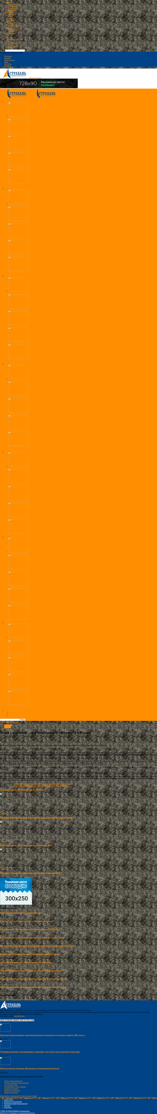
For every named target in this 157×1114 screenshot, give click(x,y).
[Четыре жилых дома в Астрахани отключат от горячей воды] (18, 270)
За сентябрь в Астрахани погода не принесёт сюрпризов (29, 239)
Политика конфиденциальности (16, 1104)
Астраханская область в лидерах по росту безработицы (26, 962)
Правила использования (13, 1102)
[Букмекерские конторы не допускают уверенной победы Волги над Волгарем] (18, 568)
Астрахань (12, 8)
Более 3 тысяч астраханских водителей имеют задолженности (31, 656)
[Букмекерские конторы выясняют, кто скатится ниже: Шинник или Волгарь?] (18, 619)
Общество (8, 12)
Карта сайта (8, 1100)
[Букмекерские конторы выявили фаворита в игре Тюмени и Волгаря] (18, 602)
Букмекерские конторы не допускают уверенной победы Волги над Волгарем (37, 570)
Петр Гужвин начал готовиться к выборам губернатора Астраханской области (37, 946)
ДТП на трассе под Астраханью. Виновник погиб (27, 185)
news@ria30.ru (19, 1016)
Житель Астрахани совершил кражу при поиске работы (29, 518)
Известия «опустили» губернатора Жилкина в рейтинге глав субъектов (33, 987)
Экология (12, 14)
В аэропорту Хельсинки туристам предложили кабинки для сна (29, 954)
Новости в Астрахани (12, 1091)
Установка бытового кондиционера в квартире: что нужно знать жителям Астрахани (40, 1052)
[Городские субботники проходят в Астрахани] (18, 116)
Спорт (6, 35)
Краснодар (12, 10)
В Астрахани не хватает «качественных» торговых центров (30, 447)
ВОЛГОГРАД (5, 1096)
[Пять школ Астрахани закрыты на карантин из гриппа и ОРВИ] (12, 867)
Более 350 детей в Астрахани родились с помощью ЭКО (26, 845)
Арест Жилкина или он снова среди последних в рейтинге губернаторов (35, 310)
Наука (11, 45)
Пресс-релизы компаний (13, 1081)
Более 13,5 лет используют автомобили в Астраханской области (32, 673)
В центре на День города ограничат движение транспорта (27, 921)
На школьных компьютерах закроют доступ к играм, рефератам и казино (40, 786)
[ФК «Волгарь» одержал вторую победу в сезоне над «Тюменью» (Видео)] (18, 585)
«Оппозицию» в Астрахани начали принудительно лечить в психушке (34, 326)
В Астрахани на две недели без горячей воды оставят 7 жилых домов (32, 937)
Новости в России (11, 1092)
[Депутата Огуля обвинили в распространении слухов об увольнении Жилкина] (18, 358)
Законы (11, 24)
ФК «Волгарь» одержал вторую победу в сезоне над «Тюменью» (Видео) (35, 587)
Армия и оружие (15, 26)
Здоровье (12, 20)
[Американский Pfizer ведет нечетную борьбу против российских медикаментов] (12, 811)
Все (10, 187)
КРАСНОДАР (16, 1096)
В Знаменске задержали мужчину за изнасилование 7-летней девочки (34, 485)
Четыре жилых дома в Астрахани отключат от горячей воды (31, 272)
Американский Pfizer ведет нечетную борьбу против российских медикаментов (36, 818)
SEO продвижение (23, 1111)
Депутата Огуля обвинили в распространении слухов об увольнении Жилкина (37, 360)
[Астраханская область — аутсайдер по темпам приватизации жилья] (18, 149)
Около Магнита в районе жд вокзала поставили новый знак (30, 706)
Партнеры (8, 64)
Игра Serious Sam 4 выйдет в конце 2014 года (21, 913)
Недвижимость (14, 29)
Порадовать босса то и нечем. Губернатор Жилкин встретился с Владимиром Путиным (40, 343)
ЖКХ (10, 16)
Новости (7, 3)
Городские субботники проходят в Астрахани (25, 118)
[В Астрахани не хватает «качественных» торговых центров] (18, 446)
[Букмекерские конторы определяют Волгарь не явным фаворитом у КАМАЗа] (18, 552)
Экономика (8, 27)
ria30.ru (2, 917)
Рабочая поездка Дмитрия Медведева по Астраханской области (32, 293)
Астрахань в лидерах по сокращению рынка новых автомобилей (32, 689)
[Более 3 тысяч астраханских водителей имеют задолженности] (18, 654)
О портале (8, 56)
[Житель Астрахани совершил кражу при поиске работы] (18, 516)
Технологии (13, 47)
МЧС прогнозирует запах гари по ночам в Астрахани (28, 256)
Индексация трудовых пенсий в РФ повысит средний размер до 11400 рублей (42, 784)
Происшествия (9, 33)
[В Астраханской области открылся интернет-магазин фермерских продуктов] (18, 412)
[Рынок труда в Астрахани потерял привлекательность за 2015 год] (18, 429)
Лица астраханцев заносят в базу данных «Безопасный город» (31, 222)
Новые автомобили (16, 39)
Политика (8, 22)
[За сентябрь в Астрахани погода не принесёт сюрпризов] (18, 237)
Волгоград (12, 6)
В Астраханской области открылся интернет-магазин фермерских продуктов (37, 414)
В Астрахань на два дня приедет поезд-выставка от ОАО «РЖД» (30, 929)
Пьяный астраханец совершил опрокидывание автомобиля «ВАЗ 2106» (35, 502)
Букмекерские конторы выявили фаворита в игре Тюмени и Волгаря (34, 604)
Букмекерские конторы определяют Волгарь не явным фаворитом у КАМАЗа (37, 554)
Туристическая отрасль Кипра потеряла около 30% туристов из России (33, 979)
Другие (7, 41)
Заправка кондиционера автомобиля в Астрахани (18, 999)
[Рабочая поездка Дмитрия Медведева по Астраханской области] (18, 291)
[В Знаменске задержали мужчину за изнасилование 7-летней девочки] (18, 483)
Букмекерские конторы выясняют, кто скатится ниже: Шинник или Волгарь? (37, 621)
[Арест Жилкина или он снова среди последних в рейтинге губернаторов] (18, 308)
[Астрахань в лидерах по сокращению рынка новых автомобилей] (18, 688)
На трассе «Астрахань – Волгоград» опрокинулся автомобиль (31, 168)
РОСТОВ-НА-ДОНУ (29, 1096)
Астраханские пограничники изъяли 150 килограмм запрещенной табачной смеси (39, 135)
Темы (6, 62)
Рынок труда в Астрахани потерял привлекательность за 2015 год (32, 431)
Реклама (12, 31)
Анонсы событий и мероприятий (16, 1083)
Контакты (7, 66)
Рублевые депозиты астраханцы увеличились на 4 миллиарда (31, 380)
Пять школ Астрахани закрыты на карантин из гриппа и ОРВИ (30, 873)
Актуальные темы (10, 1085)
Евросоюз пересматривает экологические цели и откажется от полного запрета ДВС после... (43, 1035)
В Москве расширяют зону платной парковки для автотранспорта (31, 970)
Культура (12, 43)
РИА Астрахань (6, 722)
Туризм (11, 18)
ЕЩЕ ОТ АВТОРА (35, 790)
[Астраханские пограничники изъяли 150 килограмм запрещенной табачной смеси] (18, 133)
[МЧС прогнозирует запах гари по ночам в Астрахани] (18, 254)
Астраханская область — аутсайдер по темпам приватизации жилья (33, 151)
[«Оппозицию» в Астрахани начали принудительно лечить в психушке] (18, 325)
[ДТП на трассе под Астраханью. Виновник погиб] (18, 183)
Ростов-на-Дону (14, 4)
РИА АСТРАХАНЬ (9, 1111)
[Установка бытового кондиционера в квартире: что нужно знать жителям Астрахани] (5, 1048)
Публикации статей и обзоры (15, 1087)
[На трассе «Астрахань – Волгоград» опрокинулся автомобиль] (18, 166)
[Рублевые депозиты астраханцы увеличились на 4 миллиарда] (18, 379)
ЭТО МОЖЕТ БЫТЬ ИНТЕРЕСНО (14, 790)
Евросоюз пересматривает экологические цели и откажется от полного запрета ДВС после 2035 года (45, 639)
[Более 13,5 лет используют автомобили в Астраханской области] (18, 671)
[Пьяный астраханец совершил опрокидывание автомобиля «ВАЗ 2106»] (18, 500)
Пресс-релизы (9, 60)
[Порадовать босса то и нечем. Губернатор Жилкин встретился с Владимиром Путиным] (18, 341)
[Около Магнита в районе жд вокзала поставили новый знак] (18, 704)
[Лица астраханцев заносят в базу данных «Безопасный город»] (18, 220)
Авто (6, 37)
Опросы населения (11, 1089)
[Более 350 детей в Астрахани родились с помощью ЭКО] (12, 839)
